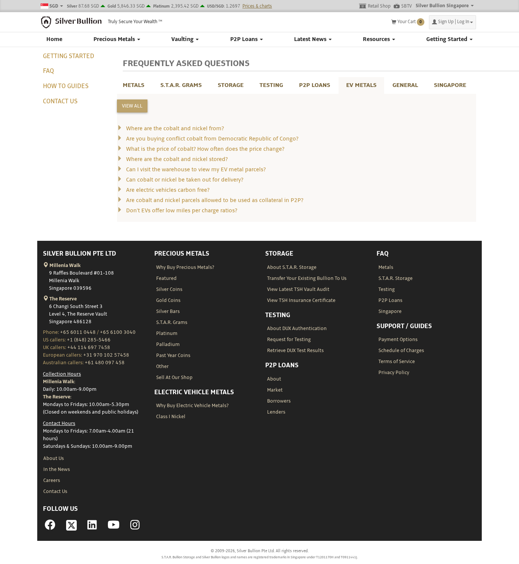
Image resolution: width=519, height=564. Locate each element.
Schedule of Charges (401, 350)
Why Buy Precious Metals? (185, 267)
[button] (452, 22)
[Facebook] (50, 527)
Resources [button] (377, 39)
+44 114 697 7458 (88, 347)
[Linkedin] (92, 527)
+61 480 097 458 (105, 362)
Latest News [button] (311, 39)
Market (275, 390)
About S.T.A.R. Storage (291, 267)
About (274, 379)
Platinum (166, 333)
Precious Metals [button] (114, 39)
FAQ (48, 71)
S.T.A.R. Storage (395, 278)
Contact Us (60, 101)
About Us (53, 458)
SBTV (406, 6)
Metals (133, 85)
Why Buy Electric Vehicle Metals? (192, 405)
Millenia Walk (64, 265)
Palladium (168, 344)
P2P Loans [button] (244, 39)
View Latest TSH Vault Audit (298, 289)
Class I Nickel (170, 416)
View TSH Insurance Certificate (301, 300)
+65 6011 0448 (78, 332)
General (405, 85)
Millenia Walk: (59, 381)
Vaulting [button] (183, 39)
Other (162, 366)
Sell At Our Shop (174, 377)
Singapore (450, 85)
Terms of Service (396, 361)
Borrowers (279, 401)
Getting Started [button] (447, 39)
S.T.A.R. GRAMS (181, 85)
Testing (271, 85)
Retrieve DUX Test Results (295, 350)
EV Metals (361, 85)
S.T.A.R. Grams (171, 322)
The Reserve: (57, 397)
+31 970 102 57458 (106, 355)
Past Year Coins (173, 355)
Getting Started (68, 56)
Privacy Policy (393, 372)
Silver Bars (168, 311)
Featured (166, 278)
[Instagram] (135, 527)
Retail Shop (379, 6)
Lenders (276, 412)
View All (132, 106)
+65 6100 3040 (118, 332)
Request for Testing (289, 339)
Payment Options (398, 339)
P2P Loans (314, 85)
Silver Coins (169, 289)
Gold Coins (168, 300)
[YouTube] (114, 527)
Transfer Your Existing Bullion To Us (307, 278)
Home (54, 39)
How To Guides (66, 86)
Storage (231, 85)
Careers (51, 480)
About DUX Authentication (297, 328)
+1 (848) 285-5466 (89, 340)
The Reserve (62, 299)
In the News (56, 469)
